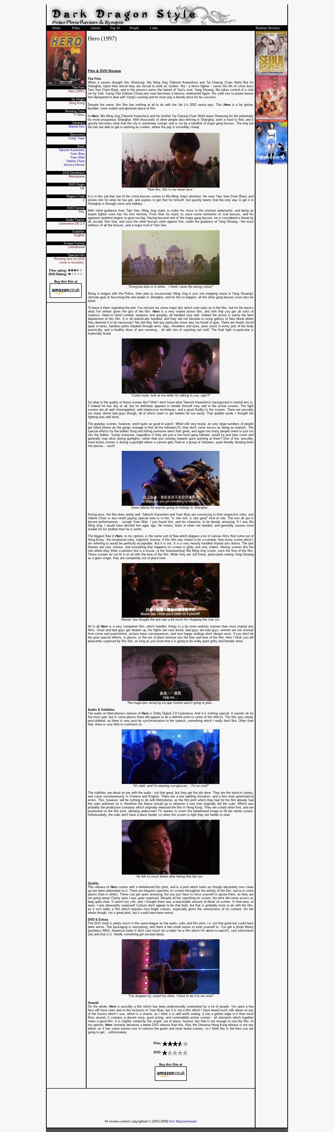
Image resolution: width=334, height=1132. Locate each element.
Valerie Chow (75, 161)
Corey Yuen (76, 138)
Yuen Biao (77, 154)
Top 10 (115, 28)
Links (154, 28)
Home (56, 28)
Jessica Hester (74, 165)
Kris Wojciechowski (183, 1121)
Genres (95, 28)
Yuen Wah (77, 157)
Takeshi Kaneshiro (71, 150)
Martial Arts (76, 126)
